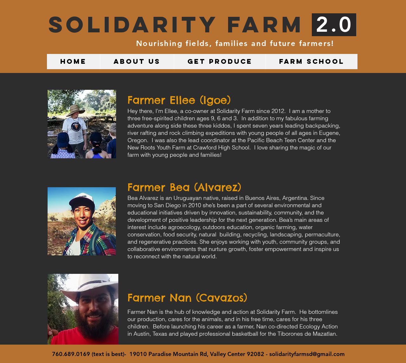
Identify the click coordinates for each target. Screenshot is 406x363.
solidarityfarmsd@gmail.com (307, 354)
